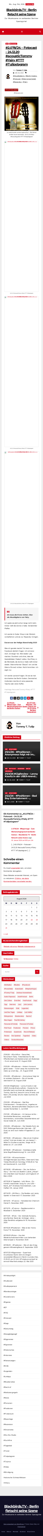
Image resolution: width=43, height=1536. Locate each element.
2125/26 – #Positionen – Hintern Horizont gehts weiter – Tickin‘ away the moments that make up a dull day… (21, 1068)
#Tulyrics (7, 1462)
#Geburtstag (8, 1329)
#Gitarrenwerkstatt (29, 79)
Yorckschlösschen (17, 1039)
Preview (25, 1028)
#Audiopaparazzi (10, 1286)
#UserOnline (31, 1531)
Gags (35, 1000)
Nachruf (28, 1016)
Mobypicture (8, 1016)
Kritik (17, 1008)
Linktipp (19, 1012)
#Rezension (8, 771)
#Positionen (12, 749)
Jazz (19, 1004)
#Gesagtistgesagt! (10, 1334)
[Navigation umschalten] (22, 31)
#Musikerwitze (9, 1382)
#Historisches (9, 1350)
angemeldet (15, 868)
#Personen (8, 1403)
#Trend (6, 1451)
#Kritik (28, 768)
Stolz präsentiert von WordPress (14, 1524)
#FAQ (6, 1313)
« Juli (6, 934)
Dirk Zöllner (8, 1000)
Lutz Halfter (28, 1012)
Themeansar (21, 1526)
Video (34, 1036)
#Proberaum (9, 1414)
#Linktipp (7, 1377)
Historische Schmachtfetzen (15, 1478)
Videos (6, 1039)
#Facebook (26, 985)
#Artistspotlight (9, 1276)
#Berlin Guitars (31, 76)
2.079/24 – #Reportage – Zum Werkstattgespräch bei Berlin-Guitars (14, 705)
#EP (7, 43)
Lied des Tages (9, 1012)
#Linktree (23, 1531)
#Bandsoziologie (10, 1291)
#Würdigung (8, 1472)
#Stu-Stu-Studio (10, 1435)
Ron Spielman (16, 1036)
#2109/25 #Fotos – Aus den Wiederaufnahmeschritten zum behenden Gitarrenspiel (20, 1237)
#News (6, 1398)
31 (6, 928)
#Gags (6, 1323)
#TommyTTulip (9, 993)
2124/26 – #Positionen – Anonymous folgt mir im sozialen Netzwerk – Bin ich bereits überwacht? (21, 1078)
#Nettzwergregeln (11, 1392)
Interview (13, 1004)
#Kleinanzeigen (9, 1361)
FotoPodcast (27, 1000)
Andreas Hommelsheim (24, 993)
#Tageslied (8, 1446)
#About (9, 1531)
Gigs (5, 1004)
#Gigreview (21, 768)
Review (6, 1036)
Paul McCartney (19, 1020)
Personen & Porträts (11, 1024)
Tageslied (26, 1036)
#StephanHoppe (30, 989)
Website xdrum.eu (10, 946)
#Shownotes (8, 1430)
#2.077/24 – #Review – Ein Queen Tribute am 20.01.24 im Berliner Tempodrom (29, 707)
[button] (40, 32)
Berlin (31, 996)
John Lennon (28, 1004)
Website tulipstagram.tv (26, 946)
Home (3, 1531)
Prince (33, 1028)
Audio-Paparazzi (9, 996)
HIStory (7, 1483)
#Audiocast (8, 1281)
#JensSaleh (19, 989)
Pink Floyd (7, 1028)
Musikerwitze (19, 1016)
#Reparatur (17, 82)
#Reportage (8, 1419)
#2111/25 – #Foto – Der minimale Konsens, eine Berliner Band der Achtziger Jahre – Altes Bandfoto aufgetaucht (20, 1218)
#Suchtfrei (8, 1440)
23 (37, 920)
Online (11, 959)
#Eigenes (7, 1302)
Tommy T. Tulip (21, 70)
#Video (6, 1467)
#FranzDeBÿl (8, 989)
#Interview (8, 1355)
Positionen (17, 1028)
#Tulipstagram (9, 1456)
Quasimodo (18, 1032)
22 (32, 920)
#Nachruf (7, 1387)
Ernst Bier (17, 1000)
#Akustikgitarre (18, 76)
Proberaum (8, 1032)
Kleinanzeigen (9, 1008)
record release (29, 1032)
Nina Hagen (8, 1020)
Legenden (25, 1008)
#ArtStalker (8, 985)
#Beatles (17, 985)
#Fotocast (13, 43)
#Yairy (25, 82)
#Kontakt (15, 1531)
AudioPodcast (22, 996)
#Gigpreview (8, 1339)
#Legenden (8, 1371)
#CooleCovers (9, 1297)
